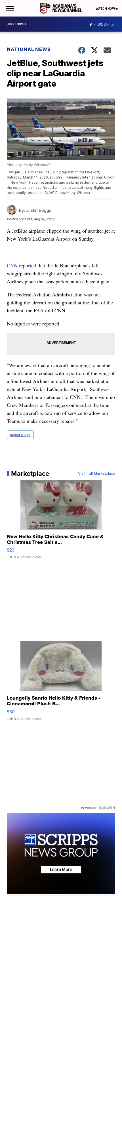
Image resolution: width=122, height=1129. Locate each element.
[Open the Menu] (9, 8)
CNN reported (21, 265)
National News (29, 49)
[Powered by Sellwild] (107, 808)
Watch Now (105, 8)
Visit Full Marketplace (96, 474)
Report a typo (20, 434)
